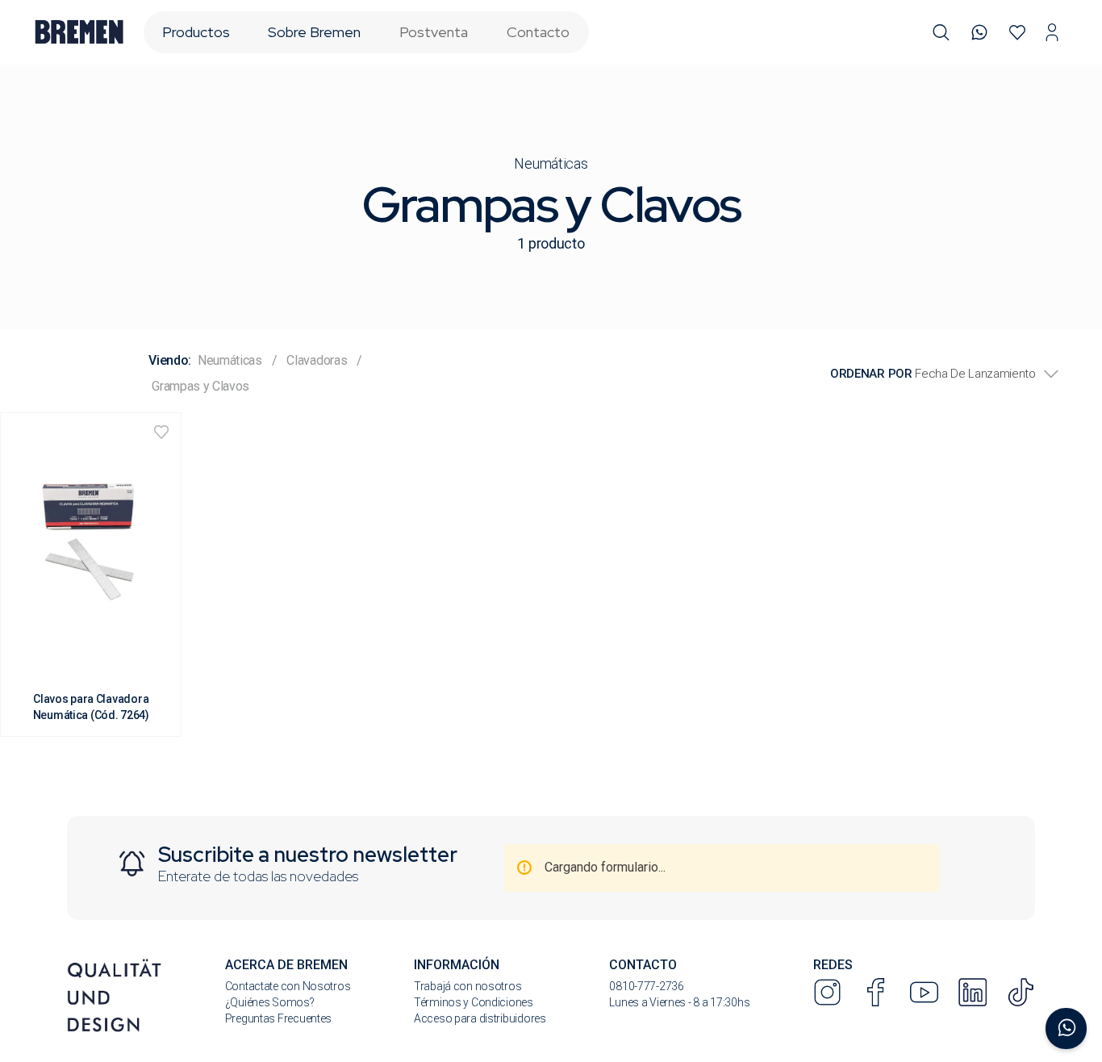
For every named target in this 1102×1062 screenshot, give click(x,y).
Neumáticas (550, 163)
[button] (941, 32)
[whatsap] (980, 33)
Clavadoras (316, 360)
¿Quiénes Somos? (270, 1002)
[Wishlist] (1018, 32)
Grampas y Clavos (200, 386)
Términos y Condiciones (473, 1002)
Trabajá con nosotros (467, 986)
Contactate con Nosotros (288, 986)
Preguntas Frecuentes (278, 1018)
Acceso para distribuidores (480, 1018)
